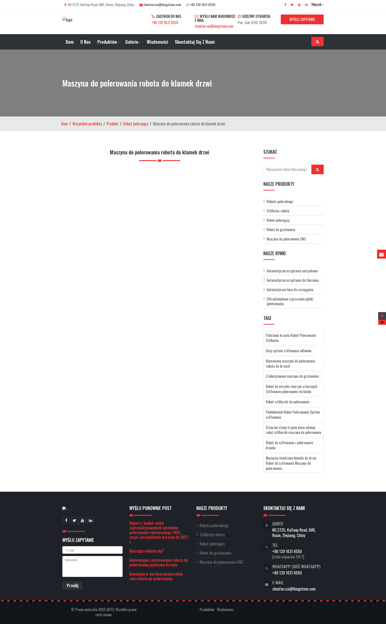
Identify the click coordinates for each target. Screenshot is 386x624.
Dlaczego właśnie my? (146, 551)
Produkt (113, 123)
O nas (85, 41)
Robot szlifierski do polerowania (287, 401)
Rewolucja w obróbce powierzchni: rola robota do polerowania (156, 576)
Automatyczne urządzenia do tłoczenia (293, 280)
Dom (64, 123)
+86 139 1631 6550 (202, 4)
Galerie (131, 41)
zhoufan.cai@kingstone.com (162, 4)
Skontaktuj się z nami (195, 41)
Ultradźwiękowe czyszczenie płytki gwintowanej (290, 301)
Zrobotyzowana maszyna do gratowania (292, 376)
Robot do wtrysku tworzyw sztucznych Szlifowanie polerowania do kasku (291, 389)
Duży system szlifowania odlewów (288, 350)
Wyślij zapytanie (302, 19)
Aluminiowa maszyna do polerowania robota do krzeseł (290, 363)
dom (70, 41)
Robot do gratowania (281, 229)
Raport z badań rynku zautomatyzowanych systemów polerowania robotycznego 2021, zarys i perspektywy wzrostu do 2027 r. (158, 532)
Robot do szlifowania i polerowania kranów (289, 445)
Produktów (107, 41)
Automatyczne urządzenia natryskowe (292, 271)
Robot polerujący (135, 123)
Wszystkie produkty (87, 123)
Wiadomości (157, 41)
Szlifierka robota (278, 211)
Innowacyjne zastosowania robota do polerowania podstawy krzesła (158, 562)
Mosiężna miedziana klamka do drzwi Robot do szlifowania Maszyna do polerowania (291, 463)
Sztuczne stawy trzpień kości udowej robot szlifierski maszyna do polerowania (293, 430)
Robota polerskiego (280, 201)
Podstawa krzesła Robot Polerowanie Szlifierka (291, 338)
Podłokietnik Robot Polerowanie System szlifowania (293, 414)
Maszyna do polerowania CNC (286, 239)
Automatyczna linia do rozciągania (290, 289)
